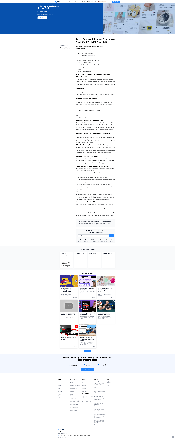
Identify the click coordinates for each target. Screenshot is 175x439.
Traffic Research (60, 391)
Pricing (88, 1)
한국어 (68, 435)
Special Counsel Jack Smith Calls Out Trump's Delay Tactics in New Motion (99, 386)
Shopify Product (60, 386)
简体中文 (62, 435)
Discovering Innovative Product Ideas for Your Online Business (99, 417)
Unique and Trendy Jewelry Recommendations (65, 256)
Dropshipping (84, 385)
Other (83, 397)
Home (56, 35)
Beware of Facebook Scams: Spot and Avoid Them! (99, 410)
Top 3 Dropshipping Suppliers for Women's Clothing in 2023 (66, 263)
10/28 (83, 401)
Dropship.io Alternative (73, 397)
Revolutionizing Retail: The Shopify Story (99, 381)
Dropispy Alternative (73, 408)
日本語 (71, 435)
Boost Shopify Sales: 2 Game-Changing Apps (98, 397)
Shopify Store (59, 392)
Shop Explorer (60, 389)
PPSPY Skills (59, 395)
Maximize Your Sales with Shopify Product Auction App (99, 401)
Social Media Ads (84, 386)
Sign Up (111, 235)
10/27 (87, 401)
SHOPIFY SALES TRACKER (86, 381)
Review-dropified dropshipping (74, 400)
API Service (93, 1)
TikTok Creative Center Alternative (75, 385)
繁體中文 (65, 435)
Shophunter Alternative (73, 398)
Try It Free (42, 17)
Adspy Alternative (72, 395)
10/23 (90, 403)
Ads (58, 381)
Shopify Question (84, 389)
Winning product (84, 391)
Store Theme (59, 394)
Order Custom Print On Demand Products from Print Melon (99, 384)
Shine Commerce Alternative (74, 407)
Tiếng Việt (88, 435)
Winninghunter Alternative (73, 388)
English (59, 435)
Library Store (59, 388)
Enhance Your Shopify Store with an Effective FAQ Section (99, 399)
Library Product (60, 385)
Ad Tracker (59, 382)
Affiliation (108, 385)
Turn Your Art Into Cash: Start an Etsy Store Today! (66, 260)
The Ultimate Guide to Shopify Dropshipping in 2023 (65, 266)
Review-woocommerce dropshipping (75, 401)
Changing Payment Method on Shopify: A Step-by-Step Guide (98, 390)
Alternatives (71, 382)
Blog (82, 382)
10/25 (83, 403)
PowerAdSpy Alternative (73, 410)
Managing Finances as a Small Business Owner (98, 404)
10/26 (90, 401)
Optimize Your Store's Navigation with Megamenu (99, 412)
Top (173, 436)
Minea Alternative (72, 394)
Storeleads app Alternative (73, 389)
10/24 (87, 403)
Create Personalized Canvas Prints (99, 408)
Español (78, 435)
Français (85, 435)
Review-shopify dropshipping (74, 404)
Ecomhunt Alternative (73, 386)
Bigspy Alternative (72, 405)
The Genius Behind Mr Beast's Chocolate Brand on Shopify (98, 394)
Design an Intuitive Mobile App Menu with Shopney (99, 415)
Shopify (59, 35)
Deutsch (81, 435)
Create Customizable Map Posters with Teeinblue (99, 406)
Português (74, 435)
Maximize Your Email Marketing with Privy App (99, 424)
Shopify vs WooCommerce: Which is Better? (99, 392)
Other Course (84, 388)
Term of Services (109, 382)
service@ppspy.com (109, 390)
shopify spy (71, 392)
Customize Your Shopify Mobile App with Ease (99, 427)
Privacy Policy (109, 381)
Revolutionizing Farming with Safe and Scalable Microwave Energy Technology (99, 421)
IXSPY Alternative (72, 391)
